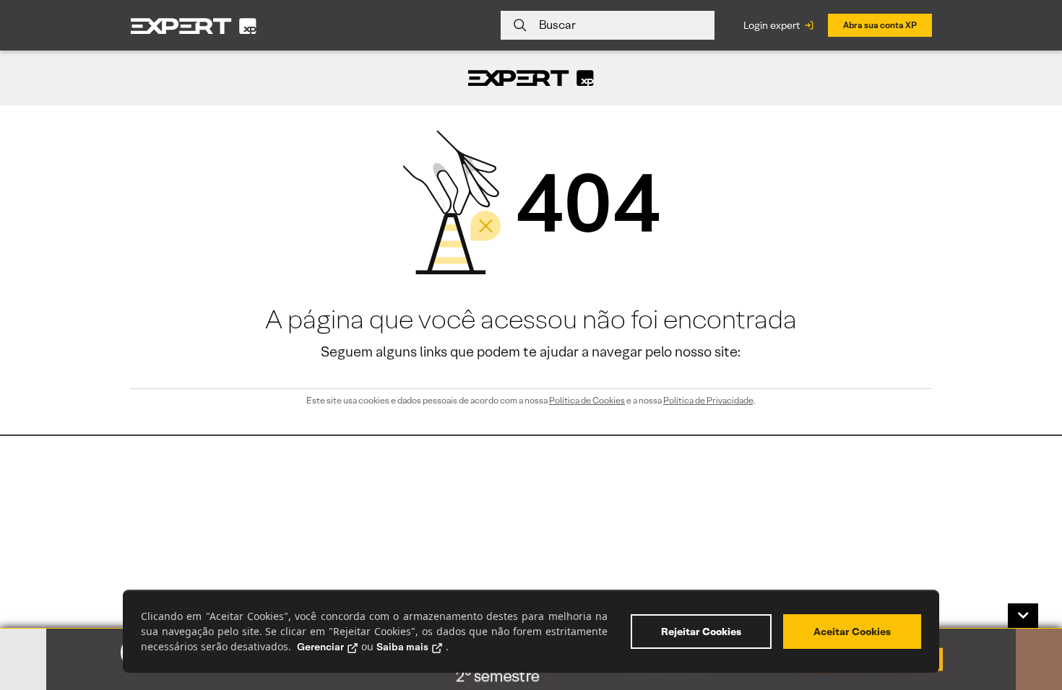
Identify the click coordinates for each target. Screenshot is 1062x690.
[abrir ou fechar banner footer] (1023, 615)
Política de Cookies (587, 400)
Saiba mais (402, 646)
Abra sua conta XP (880, 24)
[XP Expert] (193, 26)
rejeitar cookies (701, 631)
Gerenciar (320, 646)
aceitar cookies (852, 631)
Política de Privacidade (708, 400)
